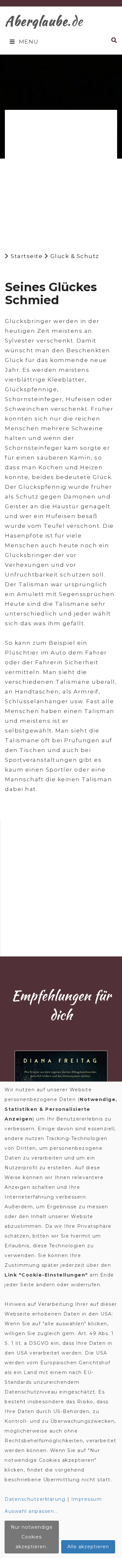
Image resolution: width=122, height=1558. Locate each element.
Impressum (86, 1499)
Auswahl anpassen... (32, 1511)
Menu (28, 41)
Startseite (27, 256)
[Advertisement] (61, 176)
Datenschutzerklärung (35, 1499)
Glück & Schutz (74, 256)
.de (44, 21)
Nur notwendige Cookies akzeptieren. (32, 1537)
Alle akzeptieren (88, 1547)
